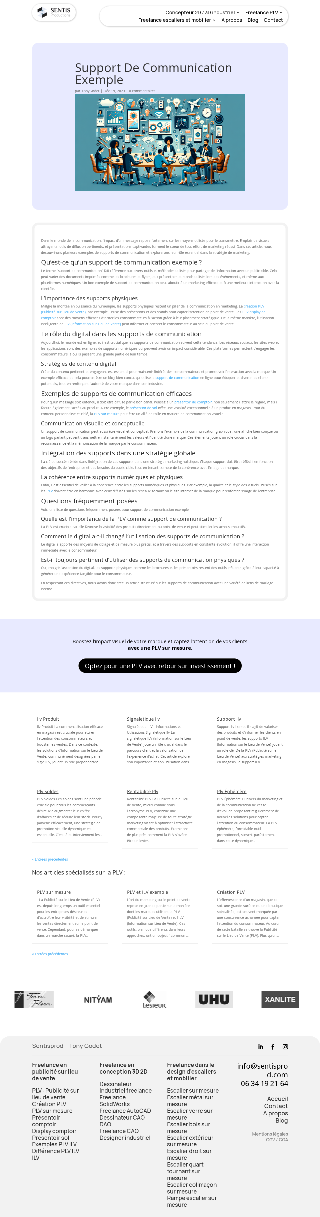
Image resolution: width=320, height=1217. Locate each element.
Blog (253, 20)
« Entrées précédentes (50, 859)
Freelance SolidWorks (115, 1100)
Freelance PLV (262, 13)
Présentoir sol (50, 1138)
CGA (283, 1140)
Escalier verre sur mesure (190, 1114)
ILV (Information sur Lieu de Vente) (92, 323)
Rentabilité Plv (142, 791)
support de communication (177, 377)
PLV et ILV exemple (147, 892)
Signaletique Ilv (143, 719)
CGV (270, 1140)
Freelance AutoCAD (125, 1111)
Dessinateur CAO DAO (122, 1121)
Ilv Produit (48, 719)
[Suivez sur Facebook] (270, 1044)
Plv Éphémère (231, 791)
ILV (36, 1158)
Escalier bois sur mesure (188, 1127)
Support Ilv (229, 719)
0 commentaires (142, 90)
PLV (49, 491)
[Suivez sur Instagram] (283, 1044)
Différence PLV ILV (55, 1151)
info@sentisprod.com (262, 1070)
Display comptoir (54, 1131)
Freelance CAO (119, 1131)
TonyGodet (90, 90)
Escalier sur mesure (193, 1090)
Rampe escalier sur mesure (192, 1201)
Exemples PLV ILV (54, 1144)
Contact (273, 20)
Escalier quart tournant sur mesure (185, 1171)
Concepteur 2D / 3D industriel (200, 13)
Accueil (277, 1098)
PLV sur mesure (107, 413)
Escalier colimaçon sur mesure (192, 1188)
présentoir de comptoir (193, 402)
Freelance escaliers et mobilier (174, 20)
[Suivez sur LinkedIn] (257, 1044)
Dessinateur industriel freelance (126, 1087)
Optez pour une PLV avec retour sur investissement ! (160, 665)
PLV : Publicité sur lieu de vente (55, 1094)
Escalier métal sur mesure (190, 1100)
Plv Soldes (47, 791)
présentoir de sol (143, 407)
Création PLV (231, 892)
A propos (232, 20)
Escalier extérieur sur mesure (190, 1141)
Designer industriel (125, 1138)
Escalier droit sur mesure (189, 1154)
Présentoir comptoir (46, 1121)
